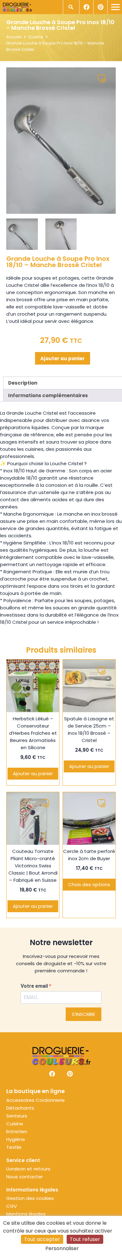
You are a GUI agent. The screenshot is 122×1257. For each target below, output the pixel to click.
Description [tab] (22, 383)
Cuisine (35, 37)
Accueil (13, 37)
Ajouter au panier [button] (33, 773)
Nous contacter (24, 1177)
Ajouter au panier (62, 358)
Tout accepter (42, 1239)
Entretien (16, 1131)
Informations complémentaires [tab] (48, 395)
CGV (11, 1206)
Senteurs (16, 1116)
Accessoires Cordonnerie (35, 1100)
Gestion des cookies (30, 1198)
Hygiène (15, 1139)
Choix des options (89, 884)
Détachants (20, 1108)
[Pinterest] (100, 7)
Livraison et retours (28, 1169)
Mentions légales (26, 1214)
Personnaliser (62, 1248)
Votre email (35, 986)
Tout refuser (85, 1239)
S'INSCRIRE (83, 1014)
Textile (14, 1147)
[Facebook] (86, 7)
